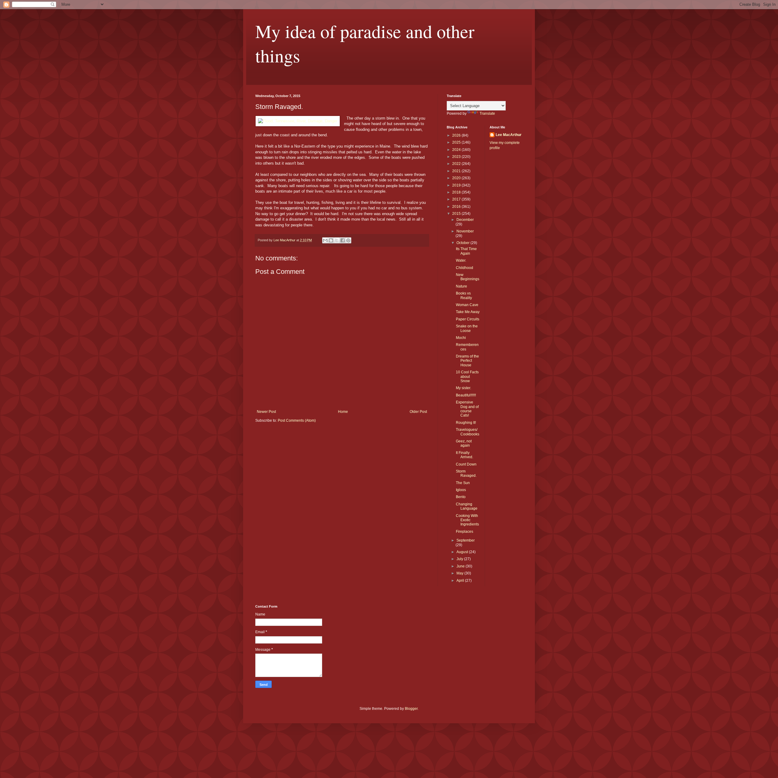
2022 (457, 164)
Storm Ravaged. (466, 473)
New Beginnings (467, 277)
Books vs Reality (464, 295)
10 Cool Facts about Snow (467, 376)
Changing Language (466, 506)
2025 (457, 142)
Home (343, 412)
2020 (457, 178)
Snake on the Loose (467, 328)
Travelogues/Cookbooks (467, 431)
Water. (461, 260)
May (460, 573)
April (460, 580)
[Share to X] (337, 240)
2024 (457, 150)
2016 (457, 206)
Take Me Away (468, 312)
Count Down (466, 464)
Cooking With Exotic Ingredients (467, 520)
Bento (461, 497)
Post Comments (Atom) (297, 420)
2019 (457, 185)
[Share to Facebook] (342, 240)
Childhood (464, 268)
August (462, 552)
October (463, 243)
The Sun (463, 483)
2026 (457, 135)
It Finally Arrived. (464, 455)
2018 (457, 192)
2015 (457, 213)
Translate (487, 113)
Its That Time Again (466, 251)
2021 (457, 171)
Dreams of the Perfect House (467, 360)
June (461, 566)
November (465, 231)
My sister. (463, 388)
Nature (461, 286)
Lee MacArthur (509, 135)
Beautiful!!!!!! (466, 395)
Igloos (461, 490)
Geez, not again (464, 443)
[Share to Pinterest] (348, 240)
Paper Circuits (467, 319)
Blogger (411, 708)
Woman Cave (467, 305)
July (460, 559)
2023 (457, 157)
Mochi (461, 338)
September (465, 540)
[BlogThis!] (331, 240)
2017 (457, 199)
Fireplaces (464, 531)
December (465, 220)
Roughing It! (466, 422)
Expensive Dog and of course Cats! (467, 408)
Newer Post (266, 412)
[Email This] (325, 240)
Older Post (418, 412)
